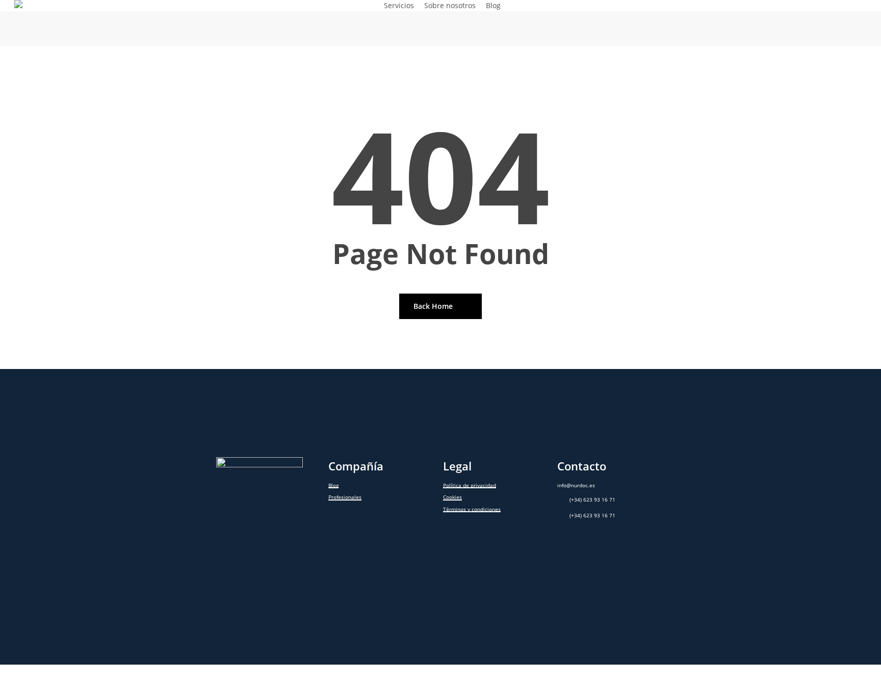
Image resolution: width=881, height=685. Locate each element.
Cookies (452, 497)
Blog (333, 485)
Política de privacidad (469, 485)
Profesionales (344, 497)
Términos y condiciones (472, 509)
